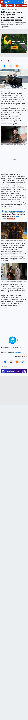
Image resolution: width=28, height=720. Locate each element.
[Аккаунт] (26, 2)
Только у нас (10, 5)
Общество (4, 9)
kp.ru (11, 61)
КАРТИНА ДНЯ (7, 366)
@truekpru (17, 352)
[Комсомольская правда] (9, 2)
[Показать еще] (23, 66)
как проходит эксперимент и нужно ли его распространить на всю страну (13, 213)
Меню (2, 2)
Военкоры (17, 5)
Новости (3, 5)
